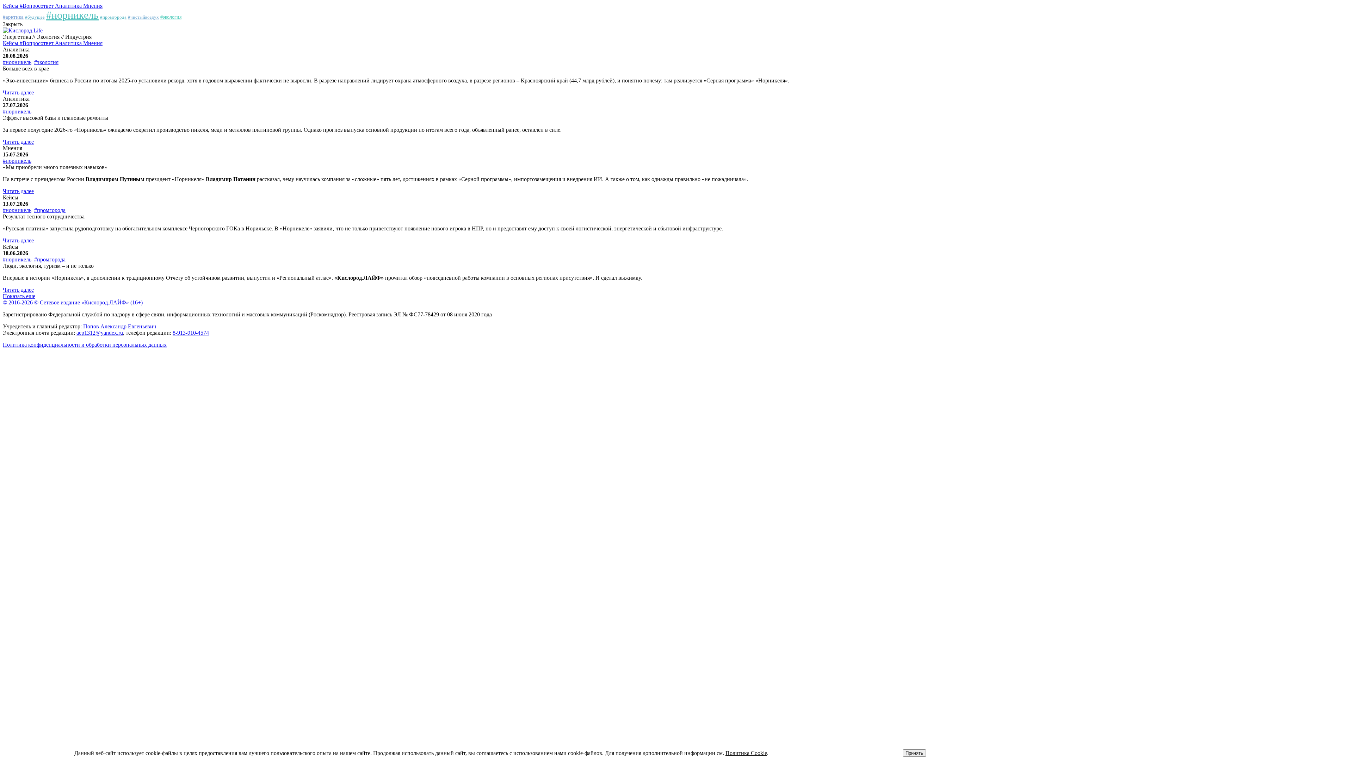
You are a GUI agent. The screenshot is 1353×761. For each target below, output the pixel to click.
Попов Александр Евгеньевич (119, 326)
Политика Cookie (746, 753)
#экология (170, 17)
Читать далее (18, 92)
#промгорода (113, 17)
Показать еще (19, 296)
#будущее (35, 17)
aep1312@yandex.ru (99, 333)
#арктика (13, 17)
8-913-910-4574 (191, 333)
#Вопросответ (37, 6)
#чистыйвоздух (143, 17)
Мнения (93, 6)
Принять (914, 753)
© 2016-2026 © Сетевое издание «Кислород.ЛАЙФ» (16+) (73, 302)
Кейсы (11, 6)
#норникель (72, 15)
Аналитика (69, 6)
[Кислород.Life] (23, 30)
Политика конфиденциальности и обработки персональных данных (85, 345)
